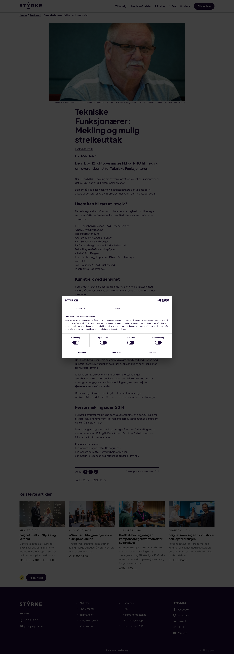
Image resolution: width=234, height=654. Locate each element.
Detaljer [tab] (117, 308)
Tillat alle (152, 352)
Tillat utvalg (117, 352)
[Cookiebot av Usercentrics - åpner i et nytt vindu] (158, 300)
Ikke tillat (82, 352)
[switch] (103, 342)
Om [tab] (153, 308)
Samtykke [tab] (80, 308)
